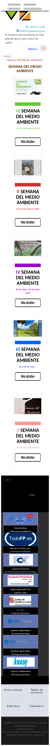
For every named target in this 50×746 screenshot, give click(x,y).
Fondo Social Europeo (32, 9)
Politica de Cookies (40, 732)
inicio (7, 56)
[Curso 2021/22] (28, 328)
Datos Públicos (14, 5)
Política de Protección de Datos (19, 735)
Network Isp (30, 726)
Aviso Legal (26, 732)
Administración (14, 9)
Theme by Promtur (25, 729)
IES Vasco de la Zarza (30, 723)
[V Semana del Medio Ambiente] (28, 167)
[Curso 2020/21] (28, 406)
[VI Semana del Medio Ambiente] (28, 87)
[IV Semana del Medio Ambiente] (28, 248)
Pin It (7, 480)
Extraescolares (30, 5)
